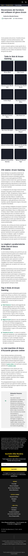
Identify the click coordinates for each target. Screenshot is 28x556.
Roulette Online (14, 496)
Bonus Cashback (14, 485)
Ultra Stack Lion (20, 115)
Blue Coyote (20, 72)
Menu (26, 2)
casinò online (10, 364)
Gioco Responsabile (14, 516)
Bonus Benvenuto (14, 490)
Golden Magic (7, 100)
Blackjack (14, 499)
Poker (14, 501)
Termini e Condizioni (14, 512)
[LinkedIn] (5, 400)
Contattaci (14, 507)
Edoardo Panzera (16, 393)
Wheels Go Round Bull (7, 145)
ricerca (22, 2)
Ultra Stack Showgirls (7, 130)
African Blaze (7, 72)
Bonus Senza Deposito (14, 488)
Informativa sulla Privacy (14, 514)
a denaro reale (12, 366)
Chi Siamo (14, 509)
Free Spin (14, 483)
